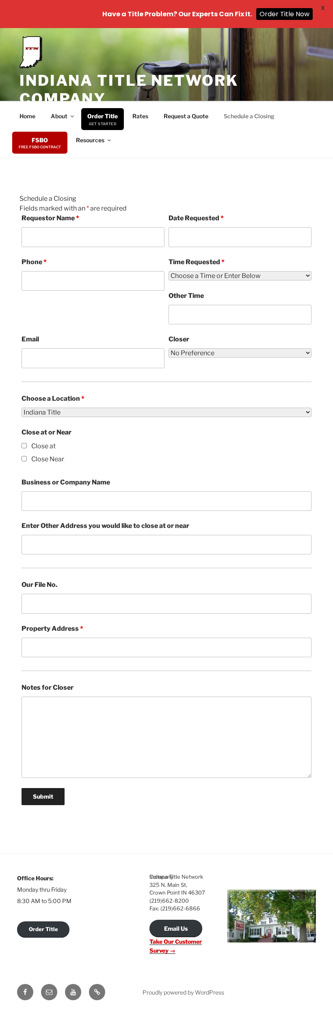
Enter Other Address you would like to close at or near (105, 526)
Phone (34, 262)
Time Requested (197, 262)
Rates (140, 116)
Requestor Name (50, 218)
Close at (43, 446)
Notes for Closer (48, 687)
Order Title (102, 116)
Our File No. (39, 585)
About (59, 116)
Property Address (52, 628)
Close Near (47, 459)
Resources (90, 140)
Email (30, 339)
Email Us (176, 928)
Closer (179, 339)
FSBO (40, 140)
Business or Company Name (66, 482)
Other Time (186, 296)
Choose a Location (53, 398)
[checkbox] (24, 445)
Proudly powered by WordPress (183, 992)
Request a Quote (186, 116)
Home (27, 116)
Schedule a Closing (249, 116)
